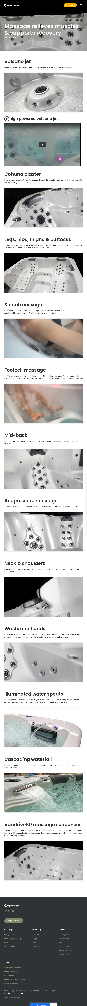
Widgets (53, 991)
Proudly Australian (11, 971)
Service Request (65, 950)
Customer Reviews (11, 983)
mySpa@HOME (64, 935)
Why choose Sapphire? (13, 968)
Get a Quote (70, 5)
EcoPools (35, 942)
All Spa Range (9, 946)
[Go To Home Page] (12, 905)
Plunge (34, 939)
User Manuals (64, 939)
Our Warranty (9, 975)
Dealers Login (21, 991)
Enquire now (10, 37)
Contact (45, 991)
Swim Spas (36, 935)
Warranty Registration (67, 946)
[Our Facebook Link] (5, 911)
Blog (12, 991)
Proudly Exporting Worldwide (15, 979)
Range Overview (13, 921)
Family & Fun (9, 935)
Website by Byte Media (12, 997)
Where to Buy (64, 954)
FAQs (6, 991)
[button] (80, 5)
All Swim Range (37, 946)
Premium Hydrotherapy (12, 939)
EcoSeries (8, 942)
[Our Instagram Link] (9, 911)
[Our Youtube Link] (13, 911)
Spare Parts (63, 942)
